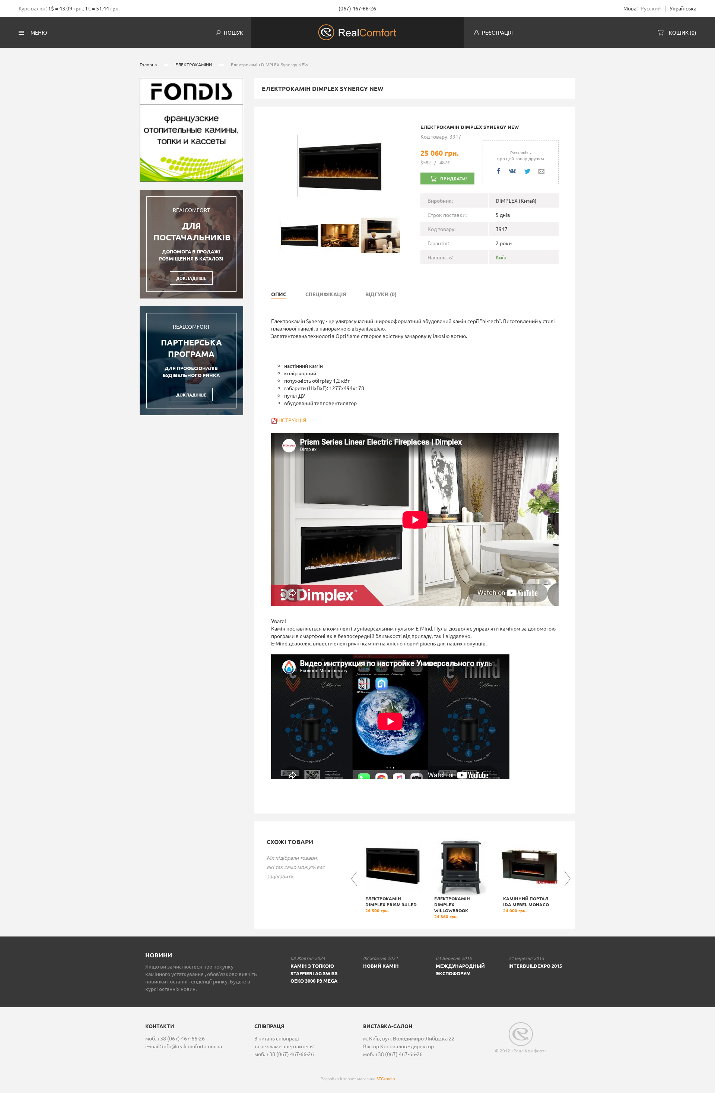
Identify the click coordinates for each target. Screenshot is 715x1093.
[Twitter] (527, 171)
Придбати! (453, 178)
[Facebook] (498, 171)
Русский (651, 8)
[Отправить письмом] (541, 171)
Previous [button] (354, 878)
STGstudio (385, 1078)
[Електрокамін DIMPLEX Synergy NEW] (340, 164)
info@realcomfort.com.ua (192, 1046)
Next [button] (568, 878)
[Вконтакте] (512, 171)
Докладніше (191, 278)
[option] (392, 875)
